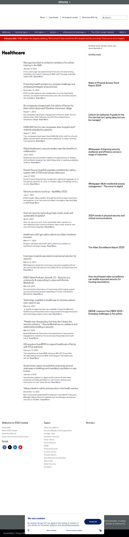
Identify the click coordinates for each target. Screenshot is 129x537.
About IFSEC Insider (10, 431)
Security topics (22, 32)
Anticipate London (70, 17)
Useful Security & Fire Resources (15, 437)
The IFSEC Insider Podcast (102, 32)
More (123, 32)
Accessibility (8, 533)
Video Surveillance (51, 428)
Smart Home (49, 440)
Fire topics (39, 32)
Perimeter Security (51, 437)
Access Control (50, 452)
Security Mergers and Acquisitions (58, 431)
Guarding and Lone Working (55, 458)
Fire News (48, 467)
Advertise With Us (90, 17)
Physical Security (51, 449)
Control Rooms (50, 443)
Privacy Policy (21, 533)
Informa (64, 2)
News (42, 17)
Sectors (53, 32)
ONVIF (46, 446)
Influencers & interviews (74, 32)
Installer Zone (49, 434)
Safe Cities (48, 461)
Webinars (6, 32)
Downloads (53, 17)
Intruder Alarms (50, 455)
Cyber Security (50, 464)
